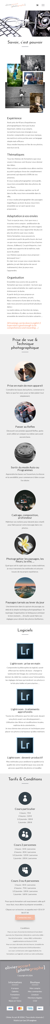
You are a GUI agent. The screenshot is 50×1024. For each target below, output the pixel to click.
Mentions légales (35, 998)
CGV (35, 1001)
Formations (15, 994)
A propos (15, 988)
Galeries (15, 991)
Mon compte (35, 988)
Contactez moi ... (25, 917)
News (11, 1001)
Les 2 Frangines (30, 1020)
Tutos (18, 1001)
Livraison (35, 994)
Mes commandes (35, 991)
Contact (15, 998)
